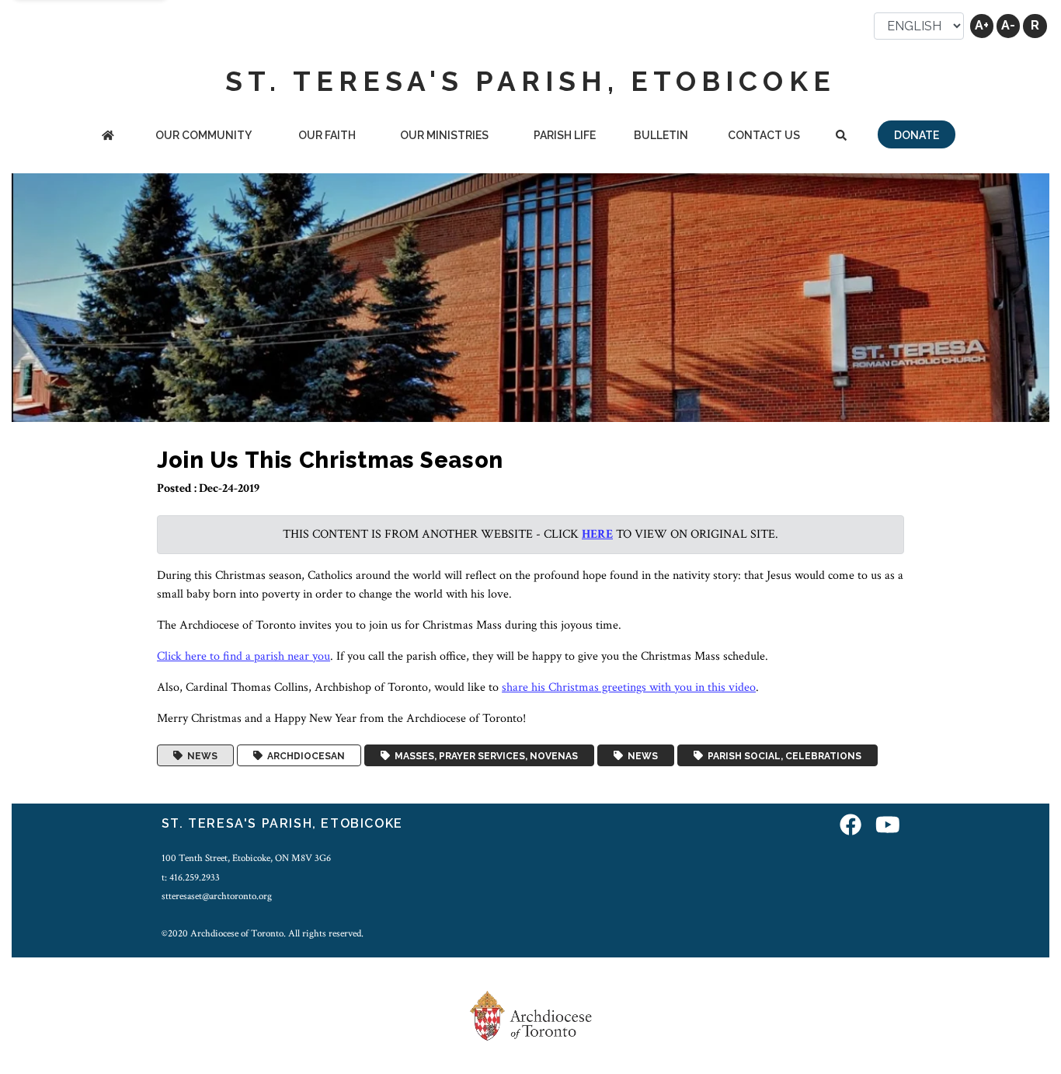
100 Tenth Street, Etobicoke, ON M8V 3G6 (246, 858)
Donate (916, 135)
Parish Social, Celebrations (782, 755)
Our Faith (327, 135)
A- (1008, 25)
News (200, 755)
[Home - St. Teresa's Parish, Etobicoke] (108, 136)
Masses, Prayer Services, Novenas (484, 755)
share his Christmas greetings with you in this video (629, 687)
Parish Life (565, 135)
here (597, 534)
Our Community (203, 135)
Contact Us (764, 135)
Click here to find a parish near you (243, 656)
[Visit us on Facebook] (850, 825)
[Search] (841, 136)
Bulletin (661, 135)
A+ (982, 25)
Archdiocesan (304, 755)
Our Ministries (444, 135)
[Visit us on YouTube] (887, 825)
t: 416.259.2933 (191, 877)
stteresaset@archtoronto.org (217, 896)
